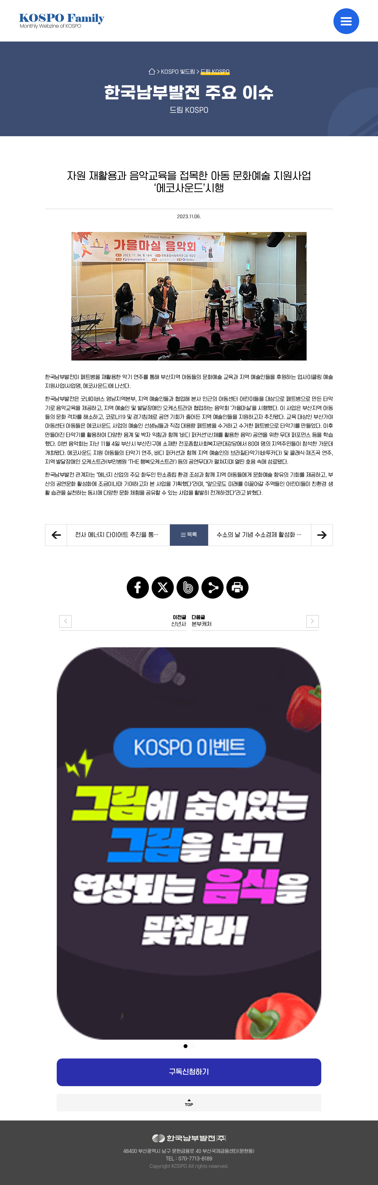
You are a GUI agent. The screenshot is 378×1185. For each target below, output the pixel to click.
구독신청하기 (189, 1072)
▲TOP (189, 1102)
